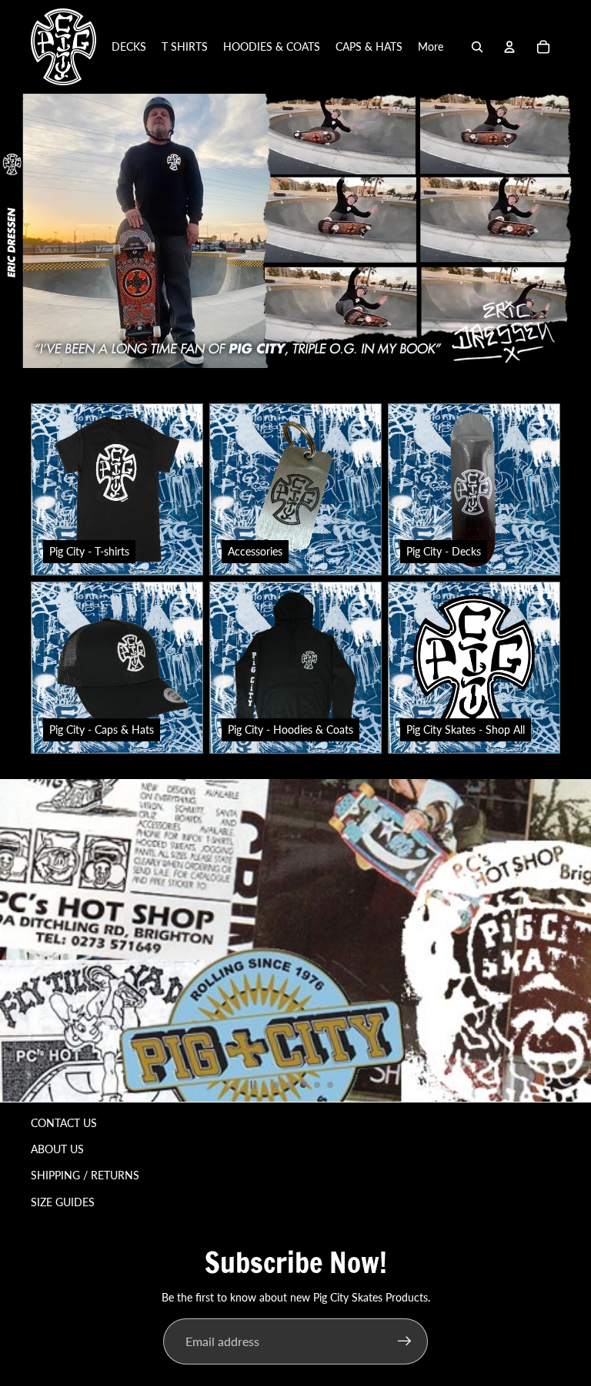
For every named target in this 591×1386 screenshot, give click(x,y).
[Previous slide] (14, 940)
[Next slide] (577, 940)
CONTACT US (64, 1122)
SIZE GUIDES (63, 1202)
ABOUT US (57, 1149)
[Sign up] (405, 1341)
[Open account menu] (509, 47)
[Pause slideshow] (253, 1085)
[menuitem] (430, 47)
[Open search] (477, 47)
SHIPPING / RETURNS (85, 1175)
